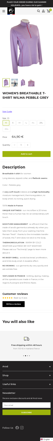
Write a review (13, 304)
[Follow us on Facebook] (17, 427)
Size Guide (7, 111)
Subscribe (26, 412)
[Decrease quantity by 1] (14, 145)
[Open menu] (3, 11)
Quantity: (6, 145)
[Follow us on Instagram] (22, 427)
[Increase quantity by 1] (27, 145)
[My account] (43, 11)
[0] (48, 11)
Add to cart (26, 154)
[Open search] (38, 11)
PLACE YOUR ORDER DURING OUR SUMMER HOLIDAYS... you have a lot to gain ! (26, 3)
